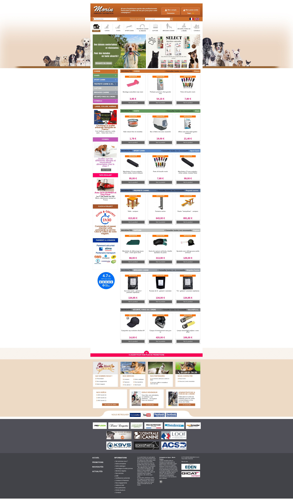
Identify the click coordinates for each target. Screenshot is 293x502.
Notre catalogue (139, 379)
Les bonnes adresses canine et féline (159, 379)
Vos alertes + (127, 384)
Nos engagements (102, 381)
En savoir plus (150, 404)
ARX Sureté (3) (102, 395)
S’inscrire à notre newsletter (187, 381)
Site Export (138, 384)
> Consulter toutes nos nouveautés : (179, 71)
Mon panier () (192, 10)
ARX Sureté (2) (102, 397)
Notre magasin (101, 384)
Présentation (100, 378)
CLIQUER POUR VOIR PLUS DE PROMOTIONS (146, 355)
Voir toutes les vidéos (110, 404)
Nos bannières (139, 382)
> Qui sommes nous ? (121, 461)
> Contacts (117, 492)
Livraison (126, 379)
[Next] (194, 51)
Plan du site (184, 461)
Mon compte (172, 10)
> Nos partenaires (119, 488)
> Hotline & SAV (119, 485)
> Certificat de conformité (122, 478)
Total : (190, 13)
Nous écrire (182, 378)
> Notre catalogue (119, 466)
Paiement (126, 382)
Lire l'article (106, 170)
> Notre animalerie (120, 463)
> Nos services (118, 473)
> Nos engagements (120, 483)
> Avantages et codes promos (123, 468)
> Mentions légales (120, 471)
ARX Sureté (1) (102, 400)
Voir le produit (133, 102)
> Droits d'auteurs (119, 490)
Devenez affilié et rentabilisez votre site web (159, 383)
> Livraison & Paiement (121, 480)
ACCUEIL (96, 30)
